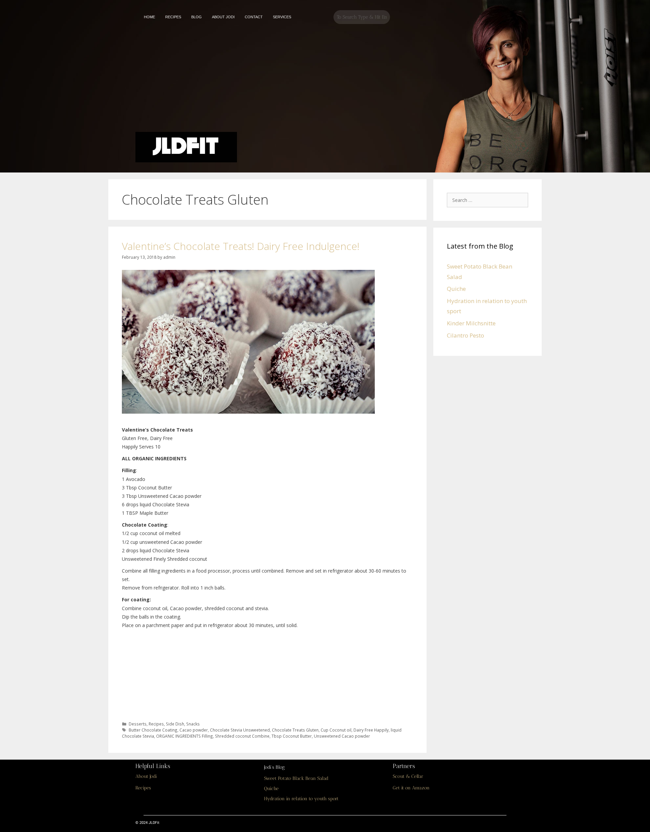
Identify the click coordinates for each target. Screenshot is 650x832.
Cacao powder (193, 730)
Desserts (138, 723)
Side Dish (175, 723)
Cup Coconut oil (336, 730)
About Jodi (146, 776)
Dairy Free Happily (371, 730)
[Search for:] (489, 200)
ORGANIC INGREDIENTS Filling (184, 736)
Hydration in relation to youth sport (301, 799)
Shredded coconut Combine (242, 736)
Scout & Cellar (408, 776)
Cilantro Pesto (465, 335)
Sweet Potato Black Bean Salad (296, 778)
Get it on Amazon (411, 788)
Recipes (156, 723)
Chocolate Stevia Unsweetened (240, 730)
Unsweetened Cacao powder (342, 736)
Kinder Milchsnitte (471, 323)
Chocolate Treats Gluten (295, 730)
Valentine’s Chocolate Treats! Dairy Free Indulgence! (241, 246)
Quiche (456, 289)
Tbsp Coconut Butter (292, 736)
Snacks (193, 723)
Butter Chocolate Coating (153, 730)
